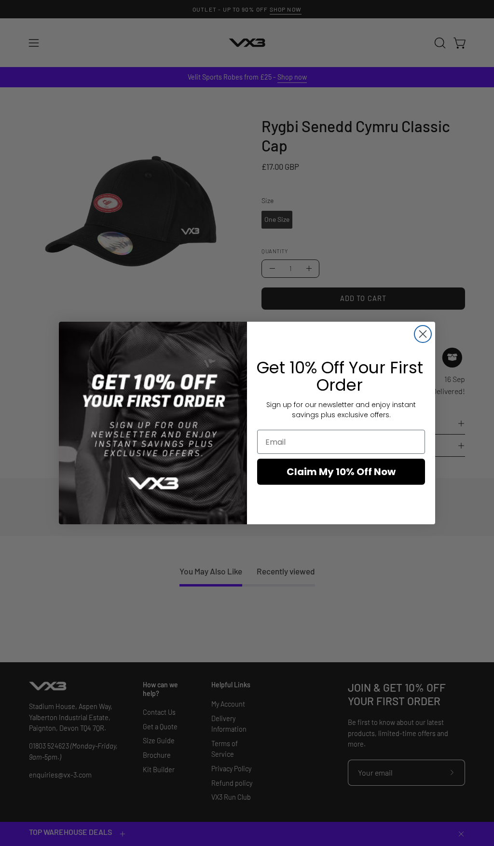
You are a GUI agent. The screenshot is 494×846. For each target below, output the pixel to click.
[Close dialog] (422, 334)
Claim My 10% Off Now (341, 471)
